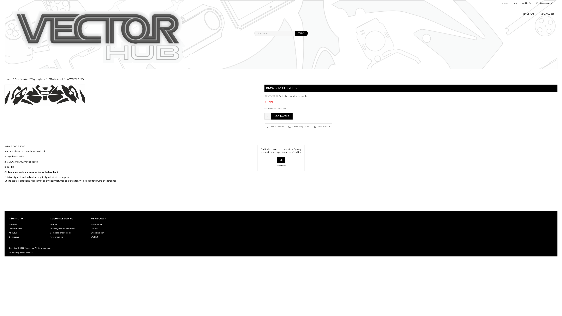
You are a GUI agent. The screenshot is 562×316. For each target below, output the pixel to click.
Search (53, 224)
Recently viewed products (62, 228)
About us (13, 232)
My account (547, 14)
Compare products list (60, 232)
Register (505, 3)
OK (281, 160)
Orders (94, 228)
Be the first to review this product (294, 96)
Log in (515, 3)
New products (56, 237)
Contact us (14, 237)
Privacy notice (15, 228)
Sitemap (13, 224)
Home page (528, 14)
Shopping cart (97, 232)
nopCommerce (26, 253)
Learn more (281, 166)
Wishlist (94, 237)
